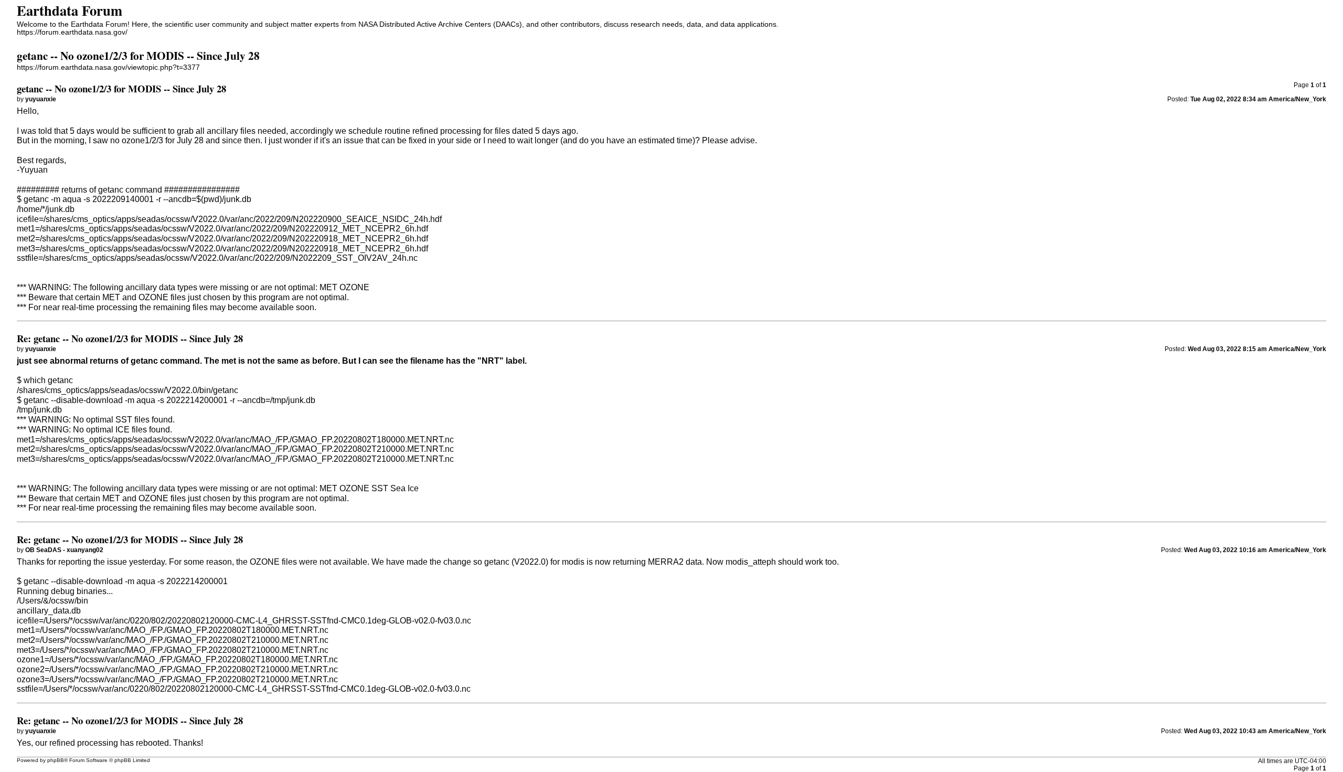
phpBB (55, 760)
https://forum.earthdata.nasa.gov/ (72, 32)
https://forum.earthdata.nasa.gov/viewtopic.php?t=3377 (108, 67)
